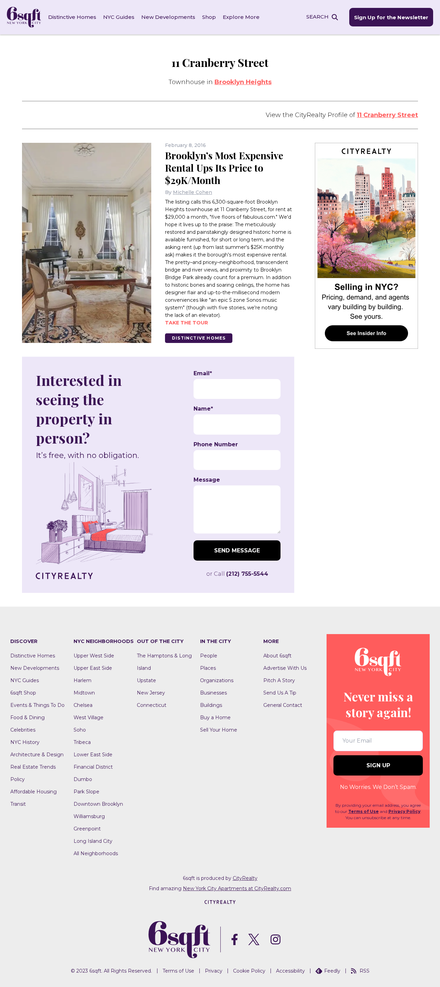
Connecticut (151, 705)
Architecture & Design (37, 754)
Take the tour (186, 323)
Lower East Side (93, 754)
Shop (209, 17)
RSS (365, 971)
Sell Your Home (218, 730)
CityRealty (245, 878)
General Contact (282, 705)
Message (207, 480)
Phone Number (216, 444)
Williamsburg (89, 816)
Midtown (84, 693)
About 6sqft (277, 656)
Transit (18, 804)
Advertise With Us (285, 668)
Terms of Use (363, 811)
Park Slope (86, 792)
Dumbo (83, 779)
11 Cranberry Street (387, 115)
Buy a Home (215, 717)
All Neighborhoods (96, 853)
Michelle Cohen (192, 192)
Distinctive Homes (72, 17)
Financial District (93, 767)
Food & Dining (27, 717)
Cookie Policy (249, 971)
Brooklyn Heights (243, 82)
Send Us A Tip (279, 693)
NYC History (25, 742)
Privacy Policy (404, 811)
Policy (17, 779)
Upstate (146, 680)
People (208, 656)
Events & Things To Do (37, 705)
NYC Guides (118, 17)
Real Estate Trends (33, 767)
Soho (80, 730)
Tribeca (82, 742)
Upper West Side (94, 656)
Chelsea (83, 705)
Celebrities (22, 730)
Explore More (241, 17)
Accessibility (290, 971)
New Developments (168, 17)
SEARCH (317, 16)
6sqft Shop (23, 693)
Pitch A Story (279, 680)
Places (208, 668)
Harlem (82, 680)
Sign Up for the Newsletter (391, 17)
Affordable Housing (33, 792)
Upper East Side (93, 668)
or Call (237, 574)
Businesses (213, 693)
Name (203, 409)
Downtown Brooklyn (98, 804)
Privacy (213, 971)
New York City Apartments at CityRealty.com (237, 888)
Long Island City (93, 841)
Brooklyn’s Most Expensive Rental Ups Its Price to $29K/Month (224, 167)
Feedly (332, 971)
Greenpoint (87, 829)
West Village (88, 717)
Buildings (211, 705)
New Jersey (151, 693)
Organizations (216, 680)
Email (203, 373)
